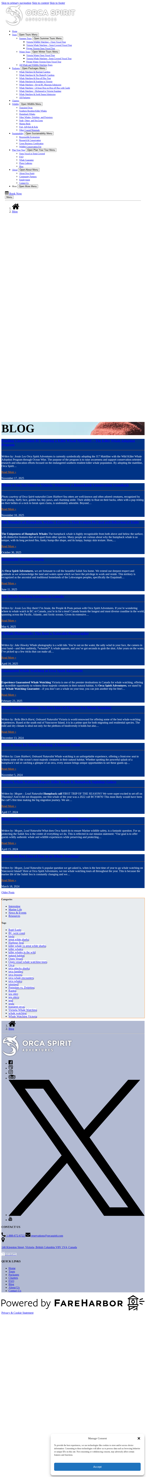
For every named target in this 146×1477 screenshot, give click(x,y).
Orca (11, 965)
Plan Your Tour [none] (18, 150)
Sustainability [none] (18, 133)
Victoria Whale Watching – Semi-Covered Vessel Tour (49, 45)
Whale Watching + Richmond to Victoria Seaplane (40, 91)
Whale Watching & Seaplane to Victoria (35, 81)
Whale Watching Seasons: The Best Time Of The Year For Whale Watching (56, 707)
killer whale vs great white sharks (27, 945)
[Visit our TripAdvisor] (12, 1078)
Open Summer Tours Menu (48, 38)
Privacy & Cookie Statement (17, 1312)
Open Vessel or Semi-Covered (32, 153)
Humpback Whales (27, 114)
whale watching (17, 1013)
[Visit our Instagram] (11, 1073)
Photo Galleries (25, 163)
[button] (139, 1438)
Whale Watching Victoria (23, 1016)
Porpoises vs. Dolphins (21, 987)
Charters (15, 101)
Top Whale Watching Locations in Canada (32, 596)
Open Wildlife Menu (31, 104)
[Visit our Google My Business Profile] (11, 1068)
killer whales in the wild (22, 952)
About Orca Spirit (26, 173)
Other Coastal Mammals (29, 130)
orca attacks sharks (19, 968)
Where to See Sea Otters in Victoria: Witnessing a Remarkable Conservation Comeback (65, 485)
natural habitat (16, 955)
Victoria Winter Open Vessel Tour (40, 55)
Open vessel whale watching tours (28, 961)
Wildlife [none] (15, 104)
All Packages (24, 97)
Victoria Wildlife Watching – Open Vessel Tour (46, 42)
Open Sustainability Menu (39, 133)
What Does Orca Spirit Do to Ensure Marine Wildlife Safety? (45, 819)
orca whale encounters (21, 977)
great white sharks (19, 939)
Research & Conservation (30, 140)
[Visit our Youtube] (10, 1219)
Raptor (12, 990)
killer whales (16, 949)
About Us (14, 1287)
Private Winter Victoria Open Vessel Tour (43, 62)
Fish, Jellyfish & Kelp (28, 127)
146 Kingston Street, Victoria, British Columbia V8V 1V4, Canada (39, 1247)
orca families (16, 971)
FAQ (21, 157)
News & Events (17, 912)
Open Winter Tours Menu (45, 51)
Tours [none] (14, 34)
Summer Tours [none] (25, 38)
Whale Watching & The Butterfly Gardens (36, 75)
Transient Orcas (26, 107)
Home (14, 31)
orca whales (15, 981)
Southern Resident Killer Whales (33, 111)
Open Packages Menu (33, 68)
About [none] (14, 170)
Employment (24, 180)
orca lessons (15, 974)
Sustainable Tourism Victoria (22, 559)
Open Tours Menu (28, 34)
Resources (14, 915)
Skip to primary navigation (16, 2)
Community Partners (28, 176)
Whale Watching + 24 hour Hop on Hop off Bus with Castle (44, 88)
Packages (14, 1274)
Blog (21, 166)
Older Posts (7, 892)
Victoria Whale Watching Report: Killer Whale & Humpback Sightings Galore (58, 782)
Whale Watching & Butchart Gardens (34, 72)
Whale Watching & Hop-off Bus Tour (35, 78)
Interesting (14, 906)
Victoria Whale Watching (23, 1009)
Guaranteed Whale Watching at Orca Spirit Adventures (42, 670)
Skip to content (40, 2)
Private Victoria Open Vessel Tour (40, 48)
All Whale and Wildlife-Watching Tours (36, 65)
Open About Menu (29, 169)
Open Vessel (16, 958)
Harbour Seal (16, 942)
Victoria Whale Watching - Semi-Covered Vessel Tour (49, 58)
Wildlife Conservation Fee (30, 146)
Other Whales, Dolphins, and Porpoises (36, 117)
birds (11, 936)
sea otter (13, 993)
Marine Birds (24, 123)
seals (11, 1003)
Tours (12, 1271)
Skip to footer (57, 2)
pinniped (13, 984)
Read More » (8, 472)
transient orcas (17, 1006)
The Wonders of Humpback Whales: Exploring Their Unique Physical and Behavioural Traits (70, 522)
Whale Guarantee (26, 160)
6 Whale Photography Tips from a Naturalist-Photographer (45, 633)
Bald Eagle (15, 929)
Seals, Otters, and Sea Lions (31, 120)
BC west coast (17, 933)
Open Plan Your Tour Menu (41, 150)
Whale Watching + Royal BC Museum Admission (40, 84)
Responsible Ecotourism (29, 137)
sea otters (14, 997)
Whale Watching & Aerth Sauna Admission (37, 94)
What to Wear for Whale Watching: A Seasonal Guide (40, 745)
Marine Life (15, 909)
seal (11, 1000)
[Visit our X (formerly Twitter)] (77, 1214)
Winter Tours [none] (24, 52)
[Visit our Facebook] (11, 1063)
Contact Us (24, 183)
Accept (97, 1466)
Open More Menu (28, 186)
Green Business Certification (31, 143)
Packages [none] (16, 68)
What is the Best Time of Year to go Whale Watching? (40, 856)
